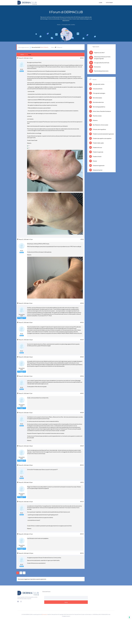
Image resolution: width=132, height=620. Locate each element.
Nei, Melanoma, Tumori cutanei (100, 125)
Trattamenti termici (97, 170)
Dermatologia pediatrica (99, 106)
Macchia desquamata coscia (101, 71)
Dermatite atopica (97, 97)
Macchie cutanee (97, 115)
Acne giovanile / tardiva (98, 84)
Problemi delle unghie (98, 143)
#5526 (82, 376)
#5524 (82, 339)
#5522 (82, 303)
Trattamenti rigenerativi (98, 165)
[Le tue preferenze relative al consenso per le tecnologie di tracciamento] (129, 617)
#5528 (82, 412)
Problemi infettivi (97, 156)
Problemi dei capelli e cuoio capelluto (102, 138)
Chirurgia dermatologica (99, 93)
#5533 (82, 534)
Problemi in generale (98, 152)
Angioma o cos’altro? (99, 52)
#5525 (82, 356)
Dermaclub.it (44, 614)
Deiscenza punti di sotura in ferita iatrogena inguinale (102, 57)
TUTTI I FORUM (109, 2)
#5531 (82, 482)
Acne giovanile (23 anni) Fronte (101, 62)
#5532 (82, 501)
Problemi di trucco (97, 147)
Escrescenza (97, 66)
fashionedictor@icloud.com (41, 383)
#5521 (82, 239)
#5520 (82, 58)
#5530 (82, 465)
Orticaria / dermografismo (99, 129)
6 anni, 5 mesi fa (44, 47)
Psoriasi (95, 161)
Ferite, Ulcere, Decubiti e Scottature (102, 111)
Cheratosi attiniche (97, 88)
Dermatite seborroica (98, 102)
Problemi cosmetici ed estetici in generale (103, 134)
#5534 (82, 553)
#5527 (82, 393)
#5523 (82, 322)
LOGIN (100, 2)
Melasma (95, 120)
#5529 (82, 445)
